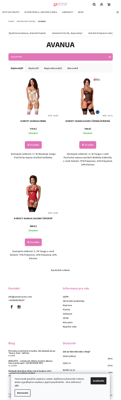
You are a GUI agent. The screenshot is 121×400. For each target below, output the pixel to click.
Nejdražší (33, 68)
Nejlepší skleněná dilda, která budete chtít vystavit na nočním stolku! (29, 372)
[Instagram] (19, 307)
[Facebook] (11, 307)
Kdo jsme (68, 322)
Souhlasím (98, 380)
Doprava (67, 305)
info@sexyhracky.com (20, 296)
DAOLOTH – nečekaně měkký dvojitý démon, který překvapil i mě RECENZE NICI (30, 362)
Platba (66, 309)
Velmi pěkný (69, 356)
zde (17, 385)
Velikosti (67, 313)
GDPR (66, 296)
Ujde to (67, 363)
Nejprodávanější (53, 68)
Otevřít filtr (16, 56)
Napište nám (70, 326)
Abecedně (72, 68)
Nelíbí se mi (69, 370)
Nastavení (22, 393)
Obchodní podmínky (74, 301)
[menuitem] (11, 12)
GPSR (66, 318)
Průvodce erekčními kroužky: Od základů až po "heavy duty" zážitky (31, 352)
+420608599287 (16, 300)
